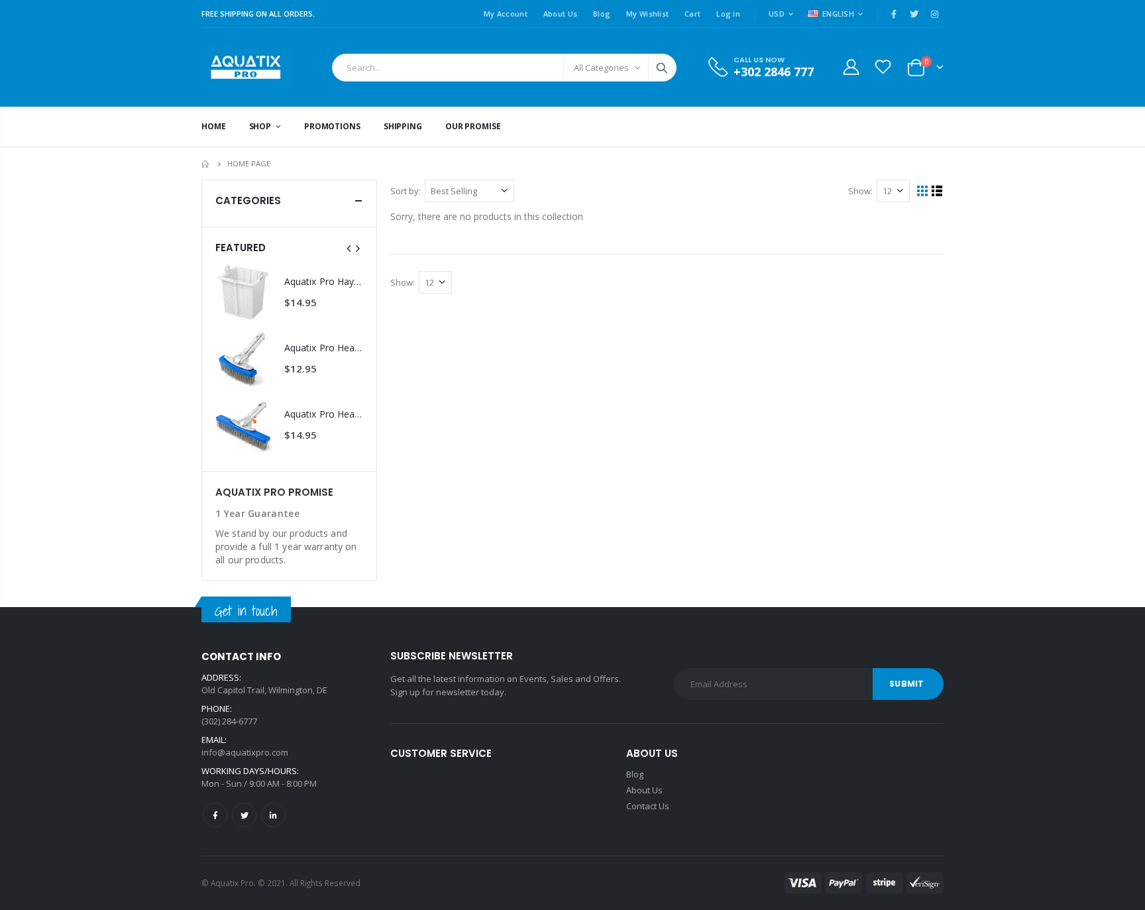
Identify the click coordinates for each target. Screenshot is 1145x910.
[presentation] (349, 248)
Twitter (244, 815)
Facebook (215, 815)
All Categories (601, 68)
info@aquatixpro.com (244, 752)
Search (662, 67)
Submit (906, 683)
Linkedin (273, 815)
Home (206, 164)
